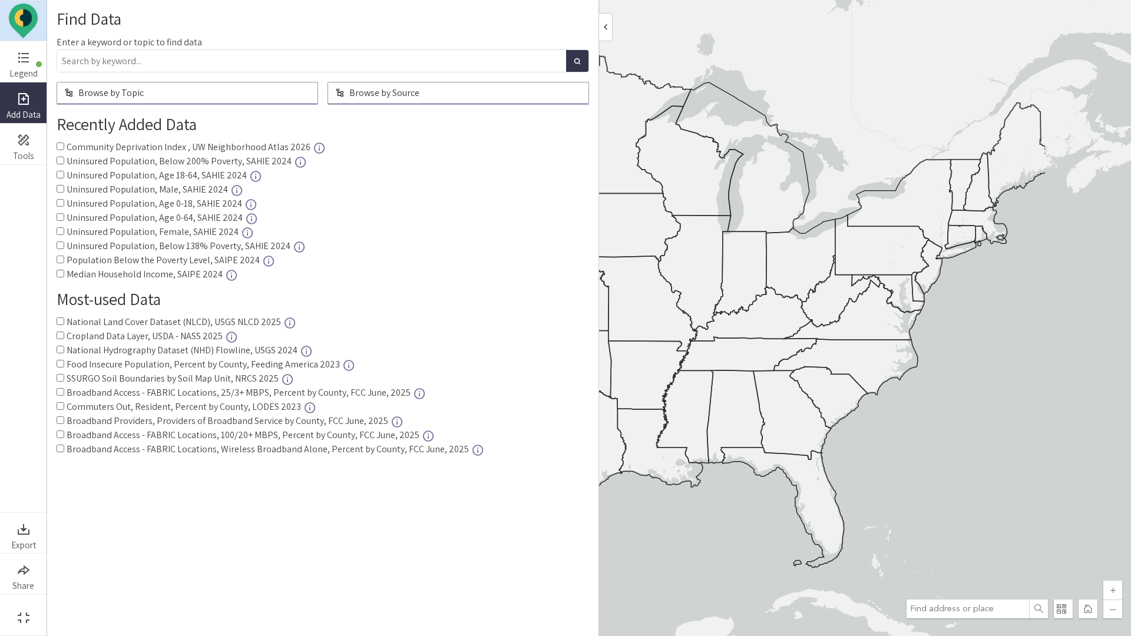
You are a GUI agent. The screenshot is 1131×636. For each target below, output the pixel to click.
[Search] (1038, 608)
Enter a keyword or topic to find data (129, 42)
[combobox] (968, 608)
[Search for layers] (577, 61)
